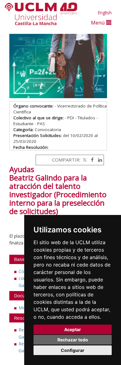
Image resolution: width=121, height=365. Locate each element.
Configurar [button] (72, 350)
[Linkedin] (98, 160)
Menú (98, 22)
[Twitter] (84, 160)
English (105, 13)
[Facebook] (91, 160)
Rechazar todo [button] (72, 339)
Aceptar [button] (72, 329)
